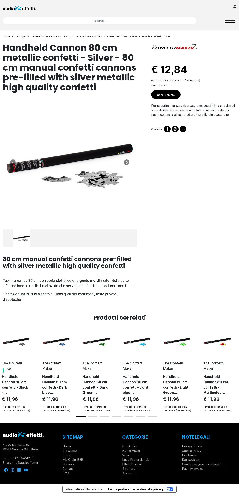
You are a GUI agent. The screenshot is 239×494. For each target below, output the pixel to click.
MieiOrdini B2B (73, 459)
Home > (8, 36)
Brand (67, 455)
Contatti (68, 468)
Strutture (128, 468)
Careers (68, 464)
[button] (81, 416)
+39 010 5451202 (21, 458)
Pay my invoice (193, 468)
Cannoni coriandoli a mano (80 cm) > (86, 36)
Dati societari (191, 459)
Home (67, 446)
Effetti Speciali (132, 464)
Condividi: (156, 129)
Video (126, 455)
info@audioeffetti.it (25, 462)
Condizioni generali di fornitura (203, 464)
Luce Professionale (136, 459)
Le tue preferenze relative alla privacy (136, 489)
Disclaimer (189, 455)
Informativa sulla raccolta (84, 489)
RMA (66, 473)
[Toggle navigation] (230, 20)
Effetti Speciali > (23, 36)
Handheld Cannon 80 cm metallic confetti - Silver (139, 36)
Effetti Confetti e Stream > (48, 36)
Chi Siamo (70, 451)
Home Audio (131, 451)
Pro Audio (129, 446)
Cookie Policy (191, 451)
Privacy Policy (192, 446)
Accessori (129, 473)
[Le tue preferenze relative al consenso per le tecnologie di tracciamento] (3, 370)
